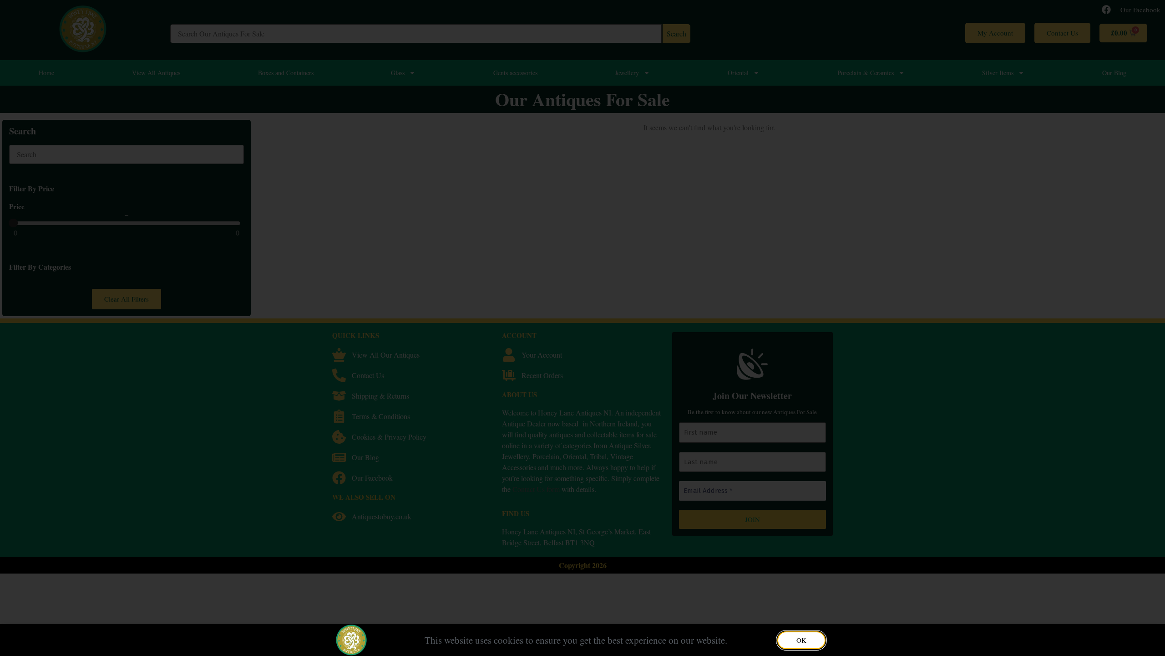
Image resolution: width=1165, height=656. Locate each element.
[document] (582, 328)
